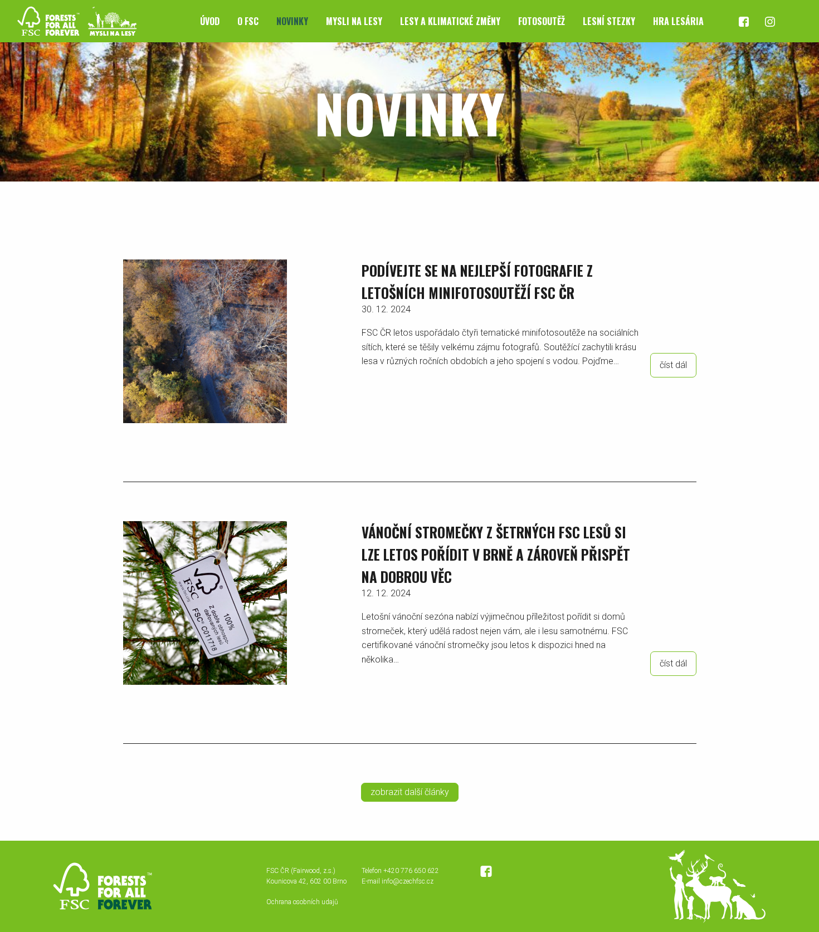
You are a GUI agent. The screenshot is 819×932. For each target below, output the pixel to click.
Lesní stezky (609, 21)
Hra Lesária (678, 21)
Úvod (210, 21)
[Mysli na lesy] (72, 20)
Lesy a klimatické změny (450, 21)
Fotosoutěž (541, 21)
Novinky (292, 21)
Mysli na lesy (354, 21)
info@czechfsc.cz (407, 881)
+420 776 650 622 (411, 871)
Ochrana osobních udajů (302, 902)
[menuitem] (209, 21)
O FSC (248, 21)
